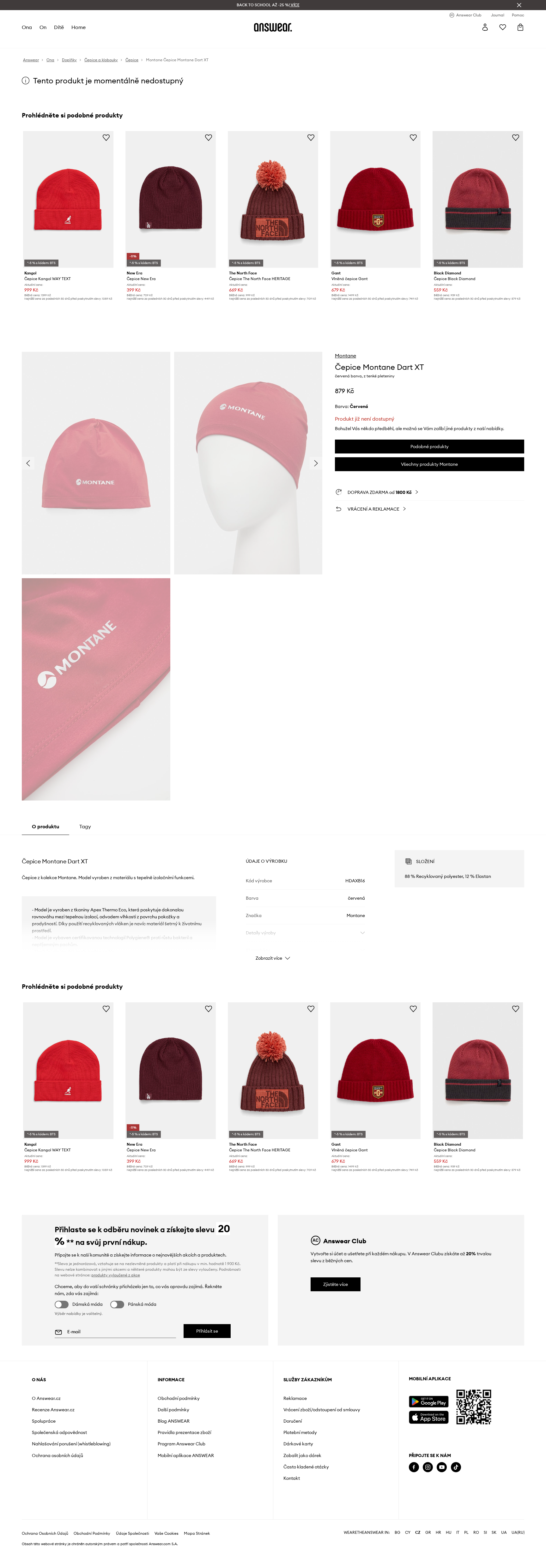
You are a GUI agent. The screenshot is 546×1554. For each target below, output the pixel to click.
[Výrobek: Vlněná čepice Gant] (375, 199)
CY (407, 1532)
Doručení (292, 1421)
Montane (345, 355)
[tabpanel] (273, 899)
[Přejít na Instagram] (428, 1467)
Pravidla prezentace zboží (184, 1432)
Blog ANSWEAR (174, 1421)
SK (494, 1532)
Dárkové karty (298, 1444)
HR (438, 1532)
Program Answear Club (181, 1444)
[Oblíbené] (503, 27)
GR (428, 1532)
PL (466, 1532)
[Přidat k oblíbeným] (106, 137)
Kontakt (291, 1478)
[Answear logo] (273, 27)
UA (504, 1532)
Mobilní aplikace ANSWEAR (186, 1455)
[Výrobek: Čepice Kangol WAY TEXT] (68, 199)
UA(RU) (518, 1532)
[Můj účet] (485, 27)
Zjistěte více (335, 1284)
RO (476, 1532)
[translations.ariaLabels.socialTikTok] (456, 1467)
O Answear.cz (46, 1398)
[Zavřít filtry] (519, 5)
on (42, 27)
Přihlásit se (207, 1331)
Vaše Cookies (167, 1533)
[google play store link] (428, 1401)
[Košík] (520, 27)
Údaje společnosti (132, 1533)
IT (457, 1532)
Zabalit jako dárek (302, 1455)
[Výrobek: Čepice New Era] (170, 199)
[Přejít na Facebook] (414, 1467)
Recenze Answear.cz (53, 1410)
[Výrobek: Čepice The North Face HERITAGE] (273, 199)
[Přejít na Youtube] (442, 1467)
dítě (59, 27)
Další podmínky (173, 1410)
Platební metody (300, 1432)
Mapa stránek (197, 1533)
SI (485, 1532)
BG (397, 1532)
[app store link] (428, 1416)
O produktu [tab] (45, 826)
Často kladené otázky (306, 1467)
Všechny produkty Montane (429, 464)
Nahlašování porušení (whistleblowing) (71, 1444)
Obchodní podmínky (179, 1398)
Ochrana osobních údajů (57, 1455)
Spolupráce (44, 1421)
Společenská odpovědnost (59, 1432)
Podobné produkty (429, 446)
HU (449, 1532)
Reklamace (295, 1398)
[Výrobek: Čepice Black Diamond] (478, 199)
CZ (418, 1532)
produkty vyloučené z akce (115, 1275)
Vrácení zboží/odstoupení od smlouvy (321, 1410)
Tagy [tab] (85, 826)
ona (27, 27)
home (78, 27)
